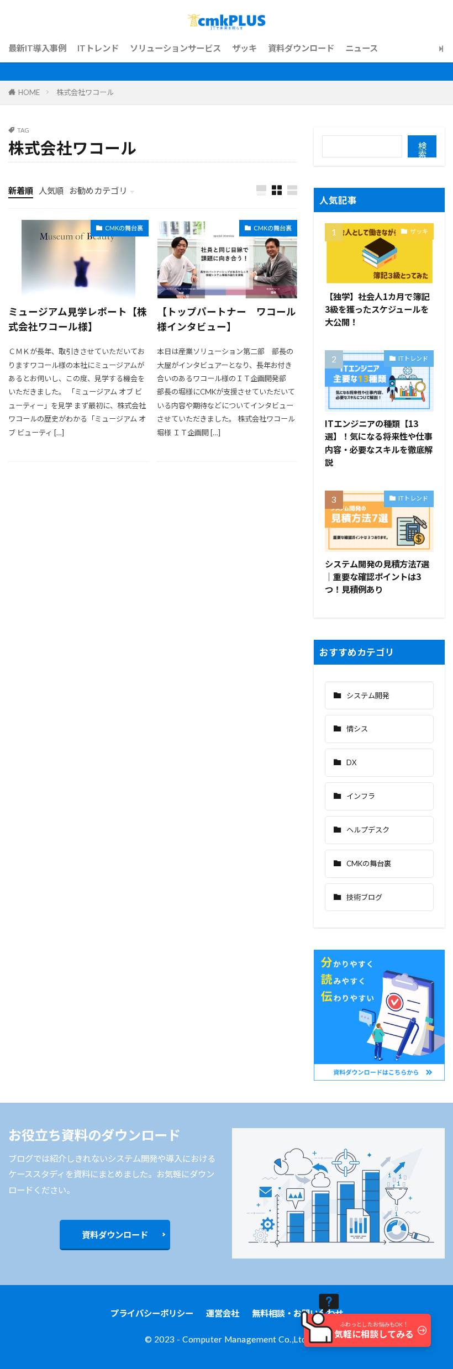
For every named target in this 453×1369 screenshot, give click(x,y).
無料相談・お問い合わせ (297, 1313)
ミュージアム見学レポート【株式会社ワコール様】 (77, 318)
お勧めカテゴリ (98, 191)
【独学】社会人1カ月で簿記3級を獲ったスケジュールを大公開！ (377, 309)
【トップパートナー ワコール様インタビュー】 (226, 318)
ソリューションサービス (175, 48)
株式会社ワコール (85, 92)
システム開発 (367, 695)
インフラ (360, 796)
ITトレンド (98, 48)
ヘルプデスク (367, 829)
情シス (357, 728)
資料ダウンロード (301, 48)
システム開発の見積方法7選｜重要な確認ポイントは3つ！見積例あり (377, 576)
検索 (422, 149)
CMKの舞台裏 (124, 227)
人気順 (51, 191)
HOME (29, 92)
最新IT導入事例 (37, 48)
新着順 (20, 191)
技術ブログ (364, 897)
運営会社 (222, 1313)
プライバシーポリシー (151, 1313)
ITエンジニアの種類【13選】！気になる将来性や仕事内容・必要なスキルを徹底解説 (379, 442)
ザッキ (244, 48)
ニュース (361, 48)
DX (351, 762)
